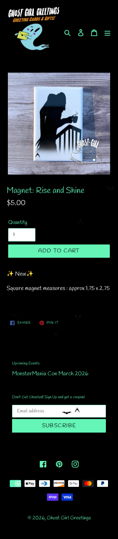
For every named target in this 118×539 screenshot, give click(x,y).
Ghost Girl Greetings (69, 518)
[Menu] (107, 32)
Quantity (17, 222)
